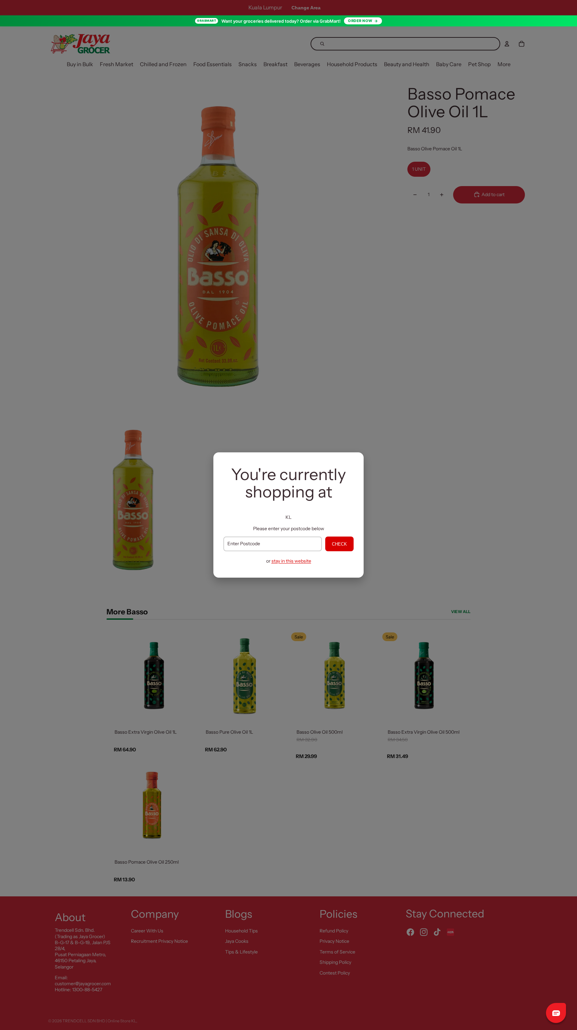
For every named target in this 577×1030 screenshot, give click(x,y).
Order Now (360, 20)
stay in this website (291, 561)
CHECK (339, 544)
